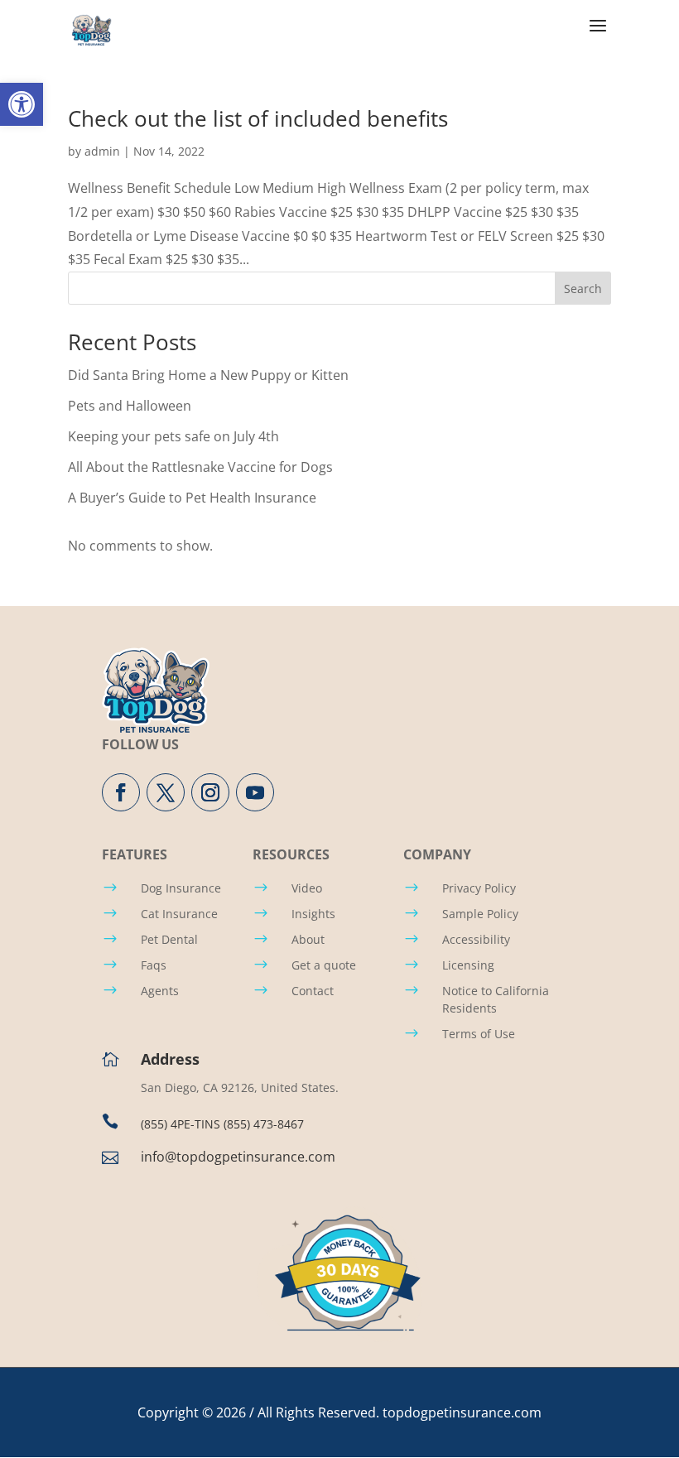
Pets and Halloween (129, 406)
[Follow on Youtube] (255, 792)
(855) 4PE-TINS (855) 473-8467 (222, 1124)
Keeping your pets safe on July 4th (173, 436)
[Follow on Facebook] (121, 792)
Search (583, 288)
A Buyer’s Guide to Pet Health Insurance (192, 497)
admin (102, 151)
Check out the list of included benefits (258, 118)
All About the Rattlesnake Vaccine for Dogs (200, 467)
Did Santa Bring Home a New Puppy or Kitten (208, 375)
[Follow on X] (166, 792)
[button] (21, 104)
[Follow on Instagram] (210, 792)
